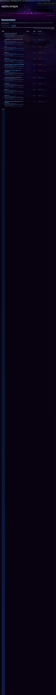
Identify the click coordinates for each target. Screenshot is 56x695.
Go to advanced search (51, 15)
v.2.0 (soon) (7, 83)
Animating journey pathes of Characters (13, 77)
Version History (21, 50)
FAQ (46, 3)
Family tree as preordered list (11, 33)
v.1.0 (5, 46)
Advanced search (15, 26)
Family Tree (20, 37)
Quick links (41, 3)
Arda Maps (4, 15)
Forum (9, 15)
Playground (21, 68)
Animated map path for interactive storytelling (14, 64)
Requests (20, 81)
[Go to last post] (41, 33)
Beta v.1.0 (7, 52)
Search (54, 10)
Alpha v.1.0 (7, 58)
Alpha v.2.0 (7, 95)
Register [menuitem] (50, 3)
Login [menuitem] (54, 3)
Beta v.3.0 (7, 89)
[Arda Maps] (9, 6)
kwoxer (6, 37)
